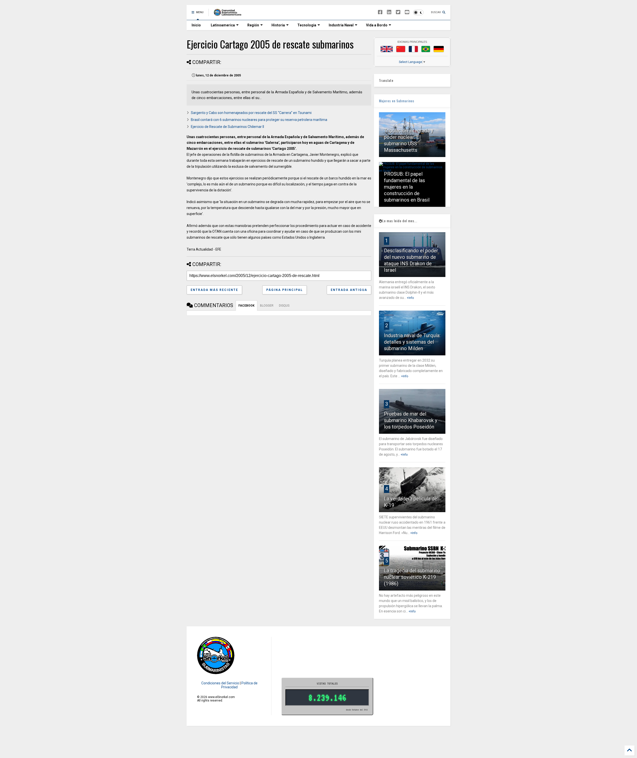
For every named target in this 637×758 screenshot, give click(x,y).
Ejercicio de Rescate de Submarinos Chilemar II (227, 127)
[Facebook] (380, 12)
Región (253, 25)
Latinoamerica (223, 25)
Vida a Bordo (376, 25)
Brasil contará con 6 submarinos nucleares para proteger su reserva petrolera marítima (259, 120)
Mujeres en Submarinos (396, 100)
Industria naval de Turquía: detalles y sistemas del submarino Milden (412, 341)
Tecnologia (306, 25)
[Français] (413, 49)
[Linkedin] (389, 12)
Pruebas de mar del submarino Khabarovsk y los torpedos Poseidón (410, 420)
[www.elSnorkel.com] (229, 14)
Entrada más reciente (214, 290)
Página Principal (284, 290)
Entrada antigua (349, 290)
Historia (278, 25)
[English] (386, 49)
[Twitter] (398, 12)
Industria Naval (341, 25)
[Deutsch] (438, 49)
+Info (410, 298)
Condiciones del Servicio (220, 683)
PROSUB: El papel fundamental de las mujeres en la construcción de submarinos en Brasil (406, 187)
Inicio (196, 25)
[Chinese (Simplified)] (401, 49)
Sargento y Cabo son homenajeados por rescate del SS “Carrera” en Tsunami (251, 113)
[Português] (425, 49)
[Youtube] (407, 12)
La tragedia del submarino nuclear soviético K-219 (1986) (412, 577)
